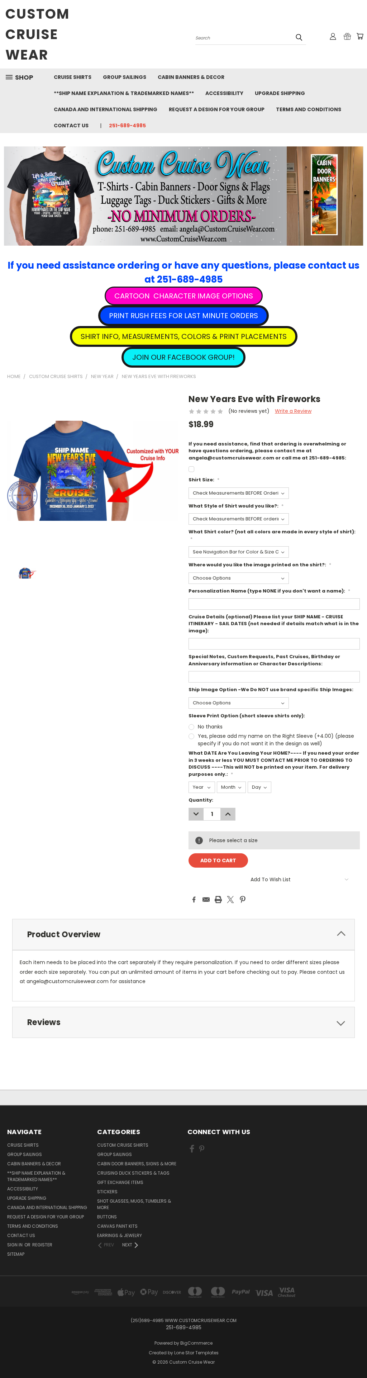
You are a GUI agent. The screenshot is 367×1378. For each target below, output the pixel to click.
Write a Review (293, 411)
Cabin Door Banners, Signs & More (136, 1164)
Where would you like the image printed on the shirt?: (260, 564)
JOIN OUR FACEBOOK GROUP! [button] (183, 357)
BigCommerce (196, 1343)
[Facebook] (193, 899)
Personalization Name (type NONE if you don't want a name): (269, 590)
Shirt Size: (204, 479)
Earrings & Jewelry (119, 1235)
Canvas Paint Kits (117, 1226)
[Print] (218, 899)
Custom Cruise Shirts (122, 1145)
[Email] (206, 899)
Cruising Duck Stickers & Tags (133, 1173)
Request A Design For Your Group (216, 109)
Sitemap (15, 1254)
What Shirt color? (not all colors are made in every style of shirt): (272, 535)
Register (42, 1245)
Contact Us (71, 125)
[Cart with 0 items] (359, 36)
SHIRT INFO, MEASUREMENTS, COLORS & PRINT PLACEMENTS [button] (184, 336)
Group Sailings (124, 77)
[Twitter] (230, 899)
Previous (356, 1355)
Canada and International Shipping (105, 109)
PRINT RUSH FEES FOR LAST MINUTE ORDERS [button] (183, 316)
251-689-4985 (127, 125)
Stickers (107, 1192)
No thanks (210, 726)
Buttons (107, 1217)
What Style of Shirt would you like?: (236, 505)
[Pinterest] (242, 899)
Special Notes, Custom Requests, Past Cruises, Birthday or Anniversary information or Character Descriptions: (264, 660)
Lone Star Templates (196, 1353)
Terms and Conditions (308, 109)
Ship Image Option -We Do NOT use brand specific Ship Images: (271, 689)
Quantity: (201, 800)
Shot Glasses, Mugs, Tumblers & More (134, 1204)
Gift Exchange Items (120, 1182)
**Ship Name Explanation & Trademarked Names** (124, 93)
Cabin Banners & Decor (191, 77)
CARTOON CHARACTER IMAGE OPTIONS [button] (183, 296)
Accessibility (224, 93)
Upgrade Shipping (280, 93)
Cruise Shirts (72, 77)
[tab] (183, 934)
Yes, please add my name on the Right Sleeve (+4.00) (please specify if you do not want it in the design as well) (276, 739)
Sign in (15, 1245)
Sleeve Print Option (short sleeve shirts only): (247, 715)
